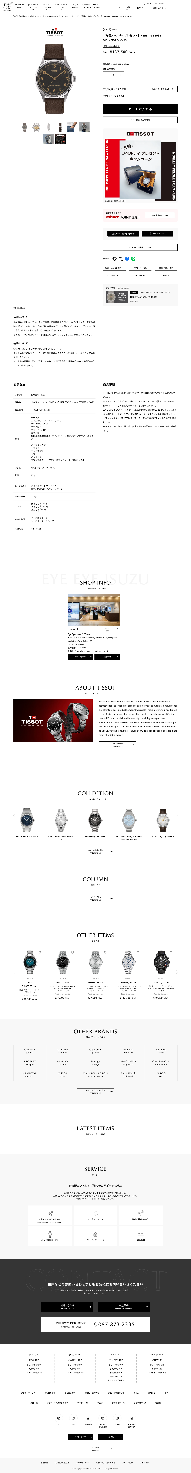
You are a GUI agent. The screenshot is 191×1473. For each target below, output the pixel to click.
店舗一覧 (74, 5)
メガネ (61, 5)
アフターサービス (28, 1392)
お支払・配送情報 (92, 1392)
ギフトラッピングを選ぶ (113, 95)
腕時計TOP (23, 16)
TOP (15, 16)
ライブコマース (140, 1402)
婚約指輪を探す (116, 1372)
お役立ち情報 (50, 1392)
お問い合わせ (158, 8)
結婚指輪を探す (116, 1376)
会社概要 (44, 1462)
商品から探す (34, 1368)
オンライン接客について (140, 247)
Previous (14, 815)
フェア (100, 1402)
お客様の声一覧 (118, 1402)
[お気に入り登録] (39, 952)
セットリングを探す (116, 1380)
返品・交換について (116, 1392)
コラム (136, 1392)
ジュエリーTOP (75, 1359)
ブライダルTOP (116, 1359)
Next (177, 815)
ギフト (167, 1392)
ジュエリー (33, 5)
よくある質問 (70, 1392)
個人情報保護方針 (62, 1462)
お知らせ (151, 1392)
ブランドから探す (34, 1364)
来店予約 (140, 8)
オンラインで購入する (34, 1372)
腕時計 (19, 5)
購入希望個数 (109, 69)
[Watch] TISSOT (53, 16)
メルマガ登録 (127, 1462)
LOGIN (161, 3)
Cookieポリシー (82, 1462)
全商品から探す (116, 1368)
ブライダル (47, 5)
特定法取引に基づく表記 (105, 1462)
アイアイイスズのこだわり (91, 5)
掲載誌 (158, 1402)
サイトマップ (145, 1462)
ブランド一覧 (82, 1402)
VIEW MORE (107, 630)
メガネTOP (157, 1359)
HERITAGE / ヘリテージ (69, 16)
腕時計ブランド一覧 (37, 16)
